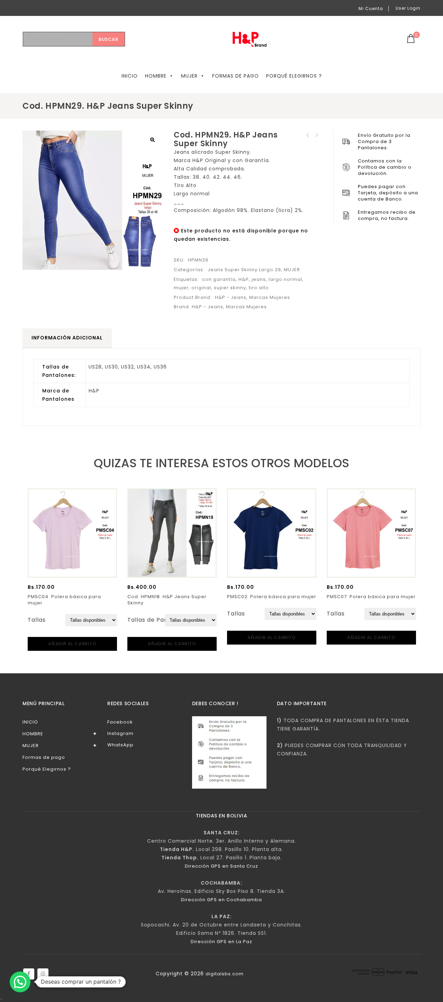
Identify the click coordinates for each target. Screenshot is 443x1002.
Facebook (120, 722)
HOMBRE (155, 75)
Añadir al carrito (72, 643)
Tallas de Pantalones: (159, 620)
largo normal (285, 279)
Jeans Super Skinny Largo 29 (244, 269)
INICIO (129, 75)
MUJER (189, 75)
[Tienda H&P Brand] (254, 39)
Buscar (108, 39)
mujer (181, 287)
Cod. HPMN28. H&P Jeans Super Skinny (316, 135)
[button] (152, 139)
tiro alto (259, 287)
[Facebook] (28, 973)
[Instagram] (42, 973)
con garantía (219, 279)
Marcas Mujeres (269, 297)
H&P (243, 279)
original (201, 287)
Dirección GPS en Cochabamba (221, 899)
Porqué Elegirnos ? (294, 75)
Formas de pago (235, 75)
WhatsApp (120, 745)
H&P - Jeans (230, 297)
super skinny (230, 287)
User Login (408, 8)
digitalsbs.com (225, 973)
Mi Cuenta (371, 8)
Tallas (37, 620)
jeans (259, 279)
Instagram (120, 733)
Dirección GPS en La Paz (221, 941)
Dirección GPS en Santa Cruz (221, 866)
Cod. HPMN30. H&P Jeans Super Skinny (307, 135)
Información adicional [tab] (67, 337)
